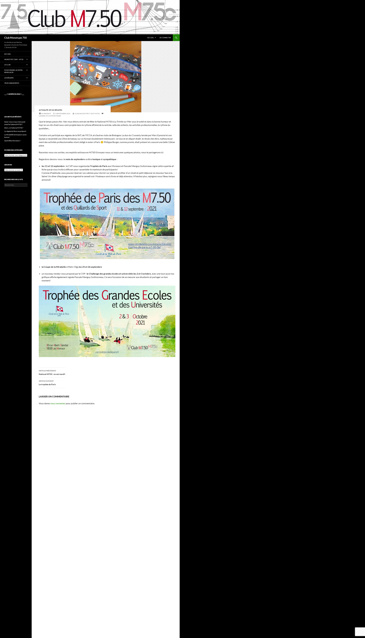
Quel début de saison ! (12, 141)
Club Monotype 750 (15, 37)
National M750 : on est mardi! (52, 372)
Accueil (150, 37)
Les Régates (9, 78)
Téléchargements (11, 83)
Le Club (7, 65)
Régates (58, 110)
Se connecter (165, 37)
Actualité (43, 110)
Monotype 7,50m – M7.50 (13, 59)
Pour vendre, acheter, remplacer (13, 71)
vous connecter (57, 403)
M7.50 (51, 110)
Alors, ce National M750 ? (13, 128)
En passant (46, 113)
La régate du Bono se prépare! (15, 131)
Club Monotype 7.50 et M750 (87, 113)
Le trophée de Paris (47, 383)
